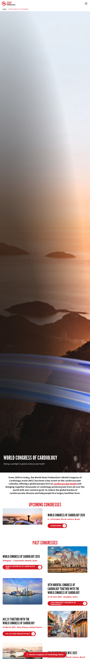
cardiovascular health (65, 483)
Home (4, 9)
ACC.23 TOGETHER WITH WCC (17, 634)
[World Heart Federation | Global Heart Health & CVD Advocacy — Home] (8, 3)
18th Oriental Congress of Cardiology (63, 603)
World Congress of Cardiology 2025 (20, 567)
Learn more (55, 525)
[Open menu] (86, 3)
